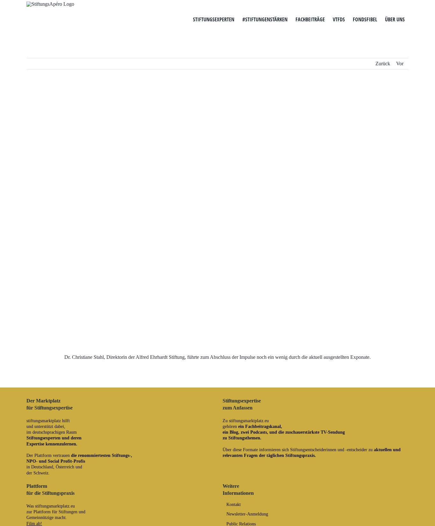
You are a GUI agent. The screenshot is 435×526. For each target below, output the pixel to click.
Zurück (382, 63)
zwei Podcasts (254, 432)
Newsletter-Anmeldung (247, 514)
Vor (399, 63)
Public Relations (241, 524)
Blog (234, 432)
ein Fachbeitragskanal (259, 426)
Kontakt (233, 504)
